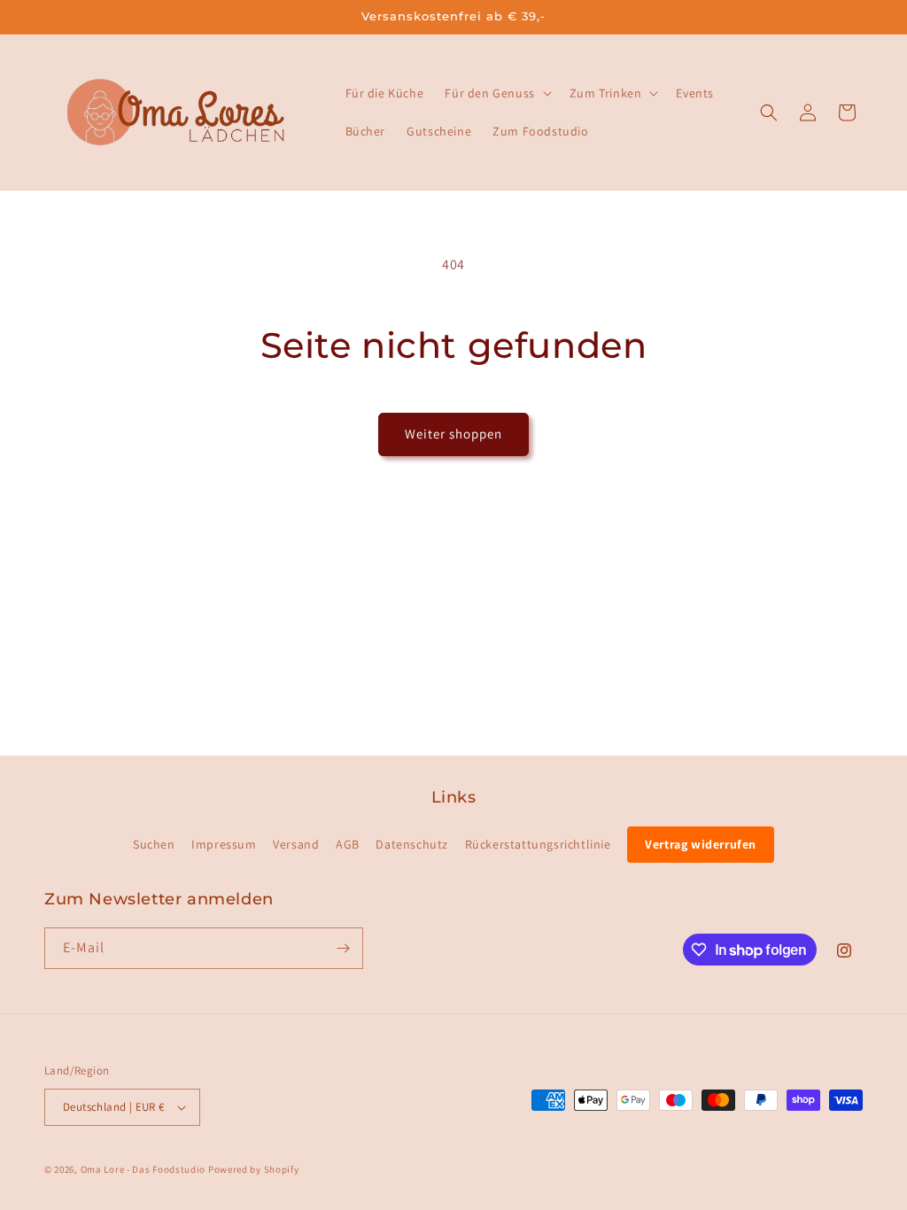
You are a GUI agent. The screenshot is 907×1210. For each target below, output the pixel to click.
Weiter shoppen (453, 433)
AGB (348, 844)
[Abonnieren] (342, 948)
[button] (496, 93)
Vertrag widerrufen (700, 844)
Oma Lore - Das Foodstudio (143, 1169)
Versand (296, 844)
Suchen (154, 844)
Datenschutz (412, 844)
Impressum (223, 844)
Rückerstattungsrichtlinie (538, 844)
